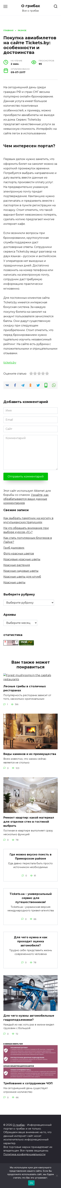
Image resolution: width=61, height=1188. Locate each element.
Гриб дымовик (13, 547)
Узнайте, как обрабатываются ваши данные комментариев (26, 499)
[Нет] (56, 1175)
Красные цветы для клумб (22, 576)
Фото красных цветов (18, 553)
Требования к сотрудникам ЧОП (28, 1083)
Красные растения (16, 565)
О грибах (30, 5)
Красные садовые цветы (20, 570)
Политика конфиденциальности (24, 1154)
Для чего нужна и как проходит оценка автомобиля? (30, 941)
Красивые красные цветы (21, 559)
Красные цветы (14, 582)
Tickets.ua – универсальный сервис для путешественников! (30, 898)
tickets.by (9, 362)
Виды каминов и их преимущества (29, 754)
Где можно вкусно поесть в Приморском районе (31, 856)
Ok (31, 1183)
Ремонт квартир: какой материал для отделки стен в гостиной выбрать (28, 821)
